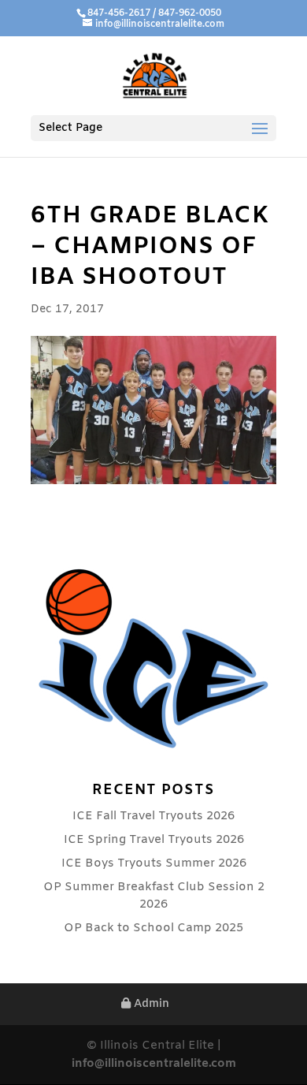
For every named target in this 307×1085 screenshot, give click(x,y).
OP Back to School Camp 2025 (153, 928)
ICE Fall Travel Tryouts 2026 (153, 816)
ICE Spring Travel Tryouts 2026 (154, 840)
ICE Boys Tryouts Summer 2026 (153, 863)
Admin (150, 1004)
